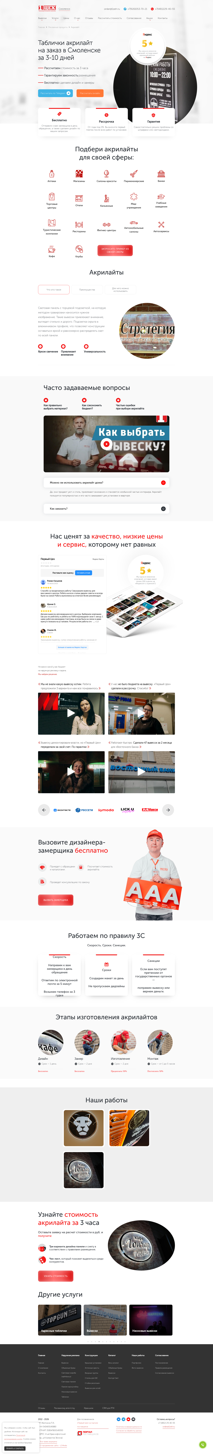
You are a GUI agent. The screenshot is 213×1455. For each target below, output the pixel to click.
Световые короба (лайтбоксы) (69, 1375)
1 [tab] (88, 1341)
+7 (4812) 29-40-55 (166, 1423)
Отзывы (89, 18)
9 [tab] (117, 1341)
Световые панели (69, 1382)
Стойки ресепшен (92, 1383)
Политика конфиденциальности (129, 1427)
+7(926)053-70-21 (137, 8)
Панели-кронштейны (70, 1387)
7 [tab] (110, 1341)
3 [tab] (95, 1341)
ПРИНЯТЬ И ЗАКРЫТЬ (15, 1448)
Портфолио (136, 1363)
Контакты (162, 18)
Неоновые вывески (69, 1392)
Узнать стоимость (56, 1276)
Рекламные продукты (58, 27)
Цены (66, 18)
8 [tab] (114, 1341)
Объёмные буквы (115, 1368)
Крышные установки (93, 1363)
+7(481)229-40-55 (165, 8)
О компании (43, 1368)
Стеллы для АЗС (91, 1378)
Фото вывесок (137, 1368)
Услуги (55, 18)
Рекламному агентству (64, 1408)
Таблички (65, 1397)
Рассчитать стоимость (110, 18)
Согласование (134, 18)
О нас (77, 18)
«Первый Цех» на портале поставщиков (87, 1425)
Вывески (65, 1363)
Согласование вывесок (164, 1373)
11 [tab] (125, 1341)
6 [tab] (106, 1341)
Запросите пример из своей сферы (115, 250)
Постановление (161, 1363)
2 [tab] (91, 1341)
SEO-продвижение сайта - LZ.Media (52, 1445)
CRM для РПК (108, 1408)
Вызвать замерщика (56, 900)
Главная (41, 27)
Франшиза (88, 1408)
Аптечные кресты (92, 1368)
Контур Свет (113, 1378)
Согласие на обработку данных (129, 1431)
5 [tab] (103, 1341)
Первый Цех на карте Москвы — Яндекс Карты (72, 652)
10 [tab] (121, 1341)
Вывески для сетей (92, 1388)
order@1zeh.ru (112, 8)
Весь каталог (113, 1363)
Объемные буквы (68, 1368)
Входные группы (91, 1373)
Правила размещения (163, 1368)
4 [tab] (99, 1341)
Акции (149, 18)
